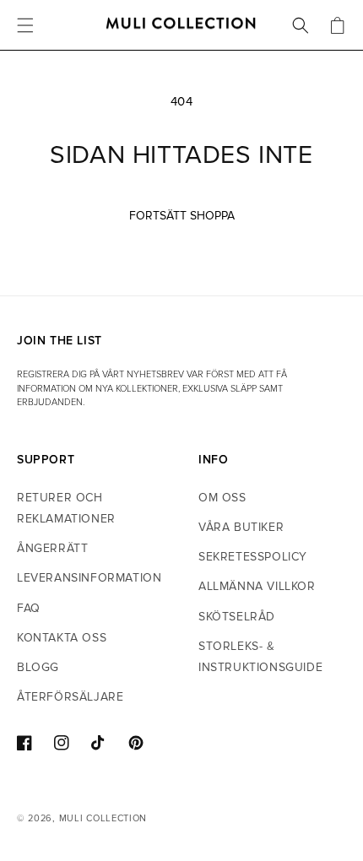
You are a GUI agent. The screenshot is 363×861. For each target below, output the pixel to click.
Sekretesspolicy (252, 557)
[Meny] (25, 25)
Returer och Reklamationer (66, 508)
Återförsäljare (70, 697)
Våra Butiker (241, 527)
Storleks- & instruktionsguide (260, 656)
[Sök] (300, 25)
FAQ (29, 608)
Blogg (38, 667)
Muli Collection (103, 818)
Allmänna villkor (257, 586)
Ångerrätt (52, 548)
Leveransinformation (89, 578)
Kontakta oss (61, 638)
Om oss (222, 497)
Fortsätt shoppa (182, 215)
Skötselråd (236, 616)
